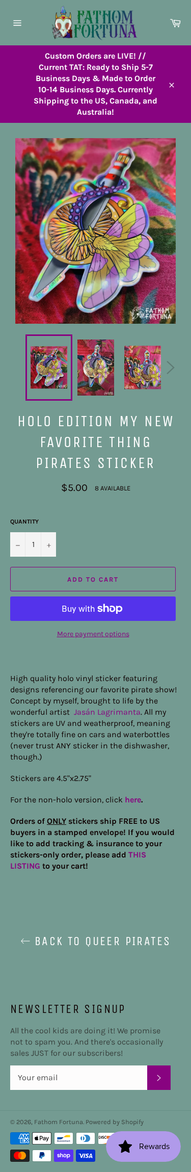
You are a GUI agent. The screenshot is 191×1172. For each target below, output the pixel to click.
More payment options (93, 634)
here (133, 799)
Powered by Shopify (115, 1122)
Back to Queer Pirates (101, 941)
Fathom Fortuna (58, 1122)
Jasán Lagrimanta (107, 712)
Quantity (24, 521)
